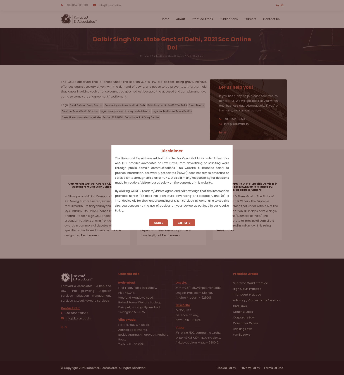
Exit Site (184, 223)
